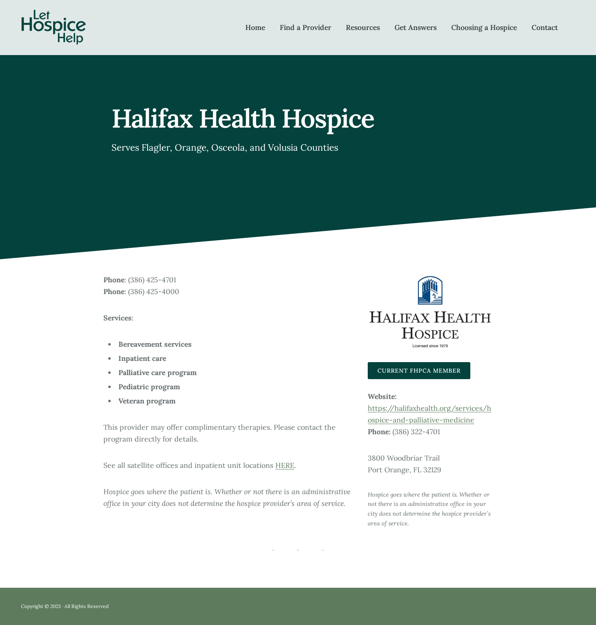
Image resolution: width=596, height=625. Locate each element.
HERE (284, 465)
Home (255, 27)
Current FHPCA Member (419, 370)
